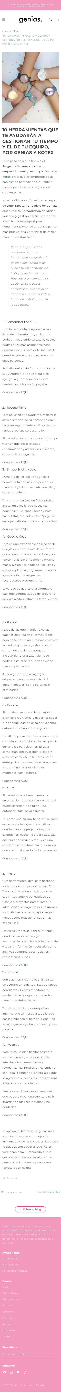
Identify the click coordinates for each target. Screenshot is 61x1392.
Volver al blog (32, 1209)
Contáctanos (9, 1258)
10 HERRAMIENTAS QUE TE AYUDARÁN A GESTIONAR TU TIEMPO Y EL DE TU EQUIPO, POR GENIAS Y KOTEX (28, 40)
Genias (14, 1385)
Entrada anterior (12, 1192)
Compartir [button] (13, 1178)
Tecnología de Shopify (32, 1385)
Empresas (8, 1305)
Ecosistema (9, 1311)
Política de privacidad (15, 1270)
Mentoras (7, 1324)
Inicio (5, 31)
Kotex (6, 176)
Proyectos (8, 1318)
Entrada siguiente (48, 1192)
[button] (4, 19)
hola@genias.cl (11, 1264)
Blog (15, 31)
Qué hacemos (10, 1299)
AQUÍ (24, 607)
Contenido (8, 1330)
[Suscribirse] (55, 1354)
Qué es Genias (10, 1293)
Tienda (6, 1336)
